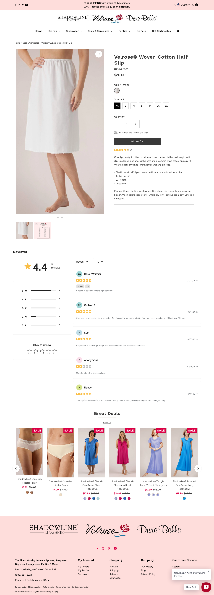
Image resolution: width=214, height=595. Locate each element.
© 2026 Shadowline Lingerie (27, 591)
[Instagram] (19, 5)
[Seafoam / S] (98, 498)
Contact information (80, 587)
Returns (113, 574)
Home (17, 43)
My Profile (83, 570)
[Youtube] (26, 5)
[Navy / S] (157, 494)
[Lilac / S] (84, 498)
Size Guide (115, 578)
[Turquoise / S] (184, 498)
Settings (82, 574)
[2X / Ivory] (60, 494)
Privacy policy (21, 587)
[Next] (197, 468)
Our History (147, 566)
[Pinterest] (22, 5)
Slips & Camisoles (31, 43)
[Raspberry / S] (89, 498)
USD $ (184, 4)
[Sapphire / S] (124, 498)
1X (150, 105)
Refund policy (49, 587)
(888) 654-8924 (23, 574)
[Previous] (16, 468)
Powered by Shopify (49, 591)
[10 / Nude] (27, 492)
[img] (121, 150)
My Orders (83, 566)
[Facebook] (15, 5)
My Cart (114, 566)
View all (107, 422)
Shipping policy (34, 587)
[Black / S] (149, 494)
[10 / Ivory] (31, 492)
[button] (42, 291)
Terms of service (63, 587)
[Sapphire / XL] (93, 498)
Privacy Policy (148, 574)
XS (117, 105)
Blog (143, 570)
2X (158, 105)
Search (176, 566)
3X (166, 105)
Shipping (114, 570)
